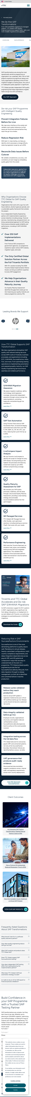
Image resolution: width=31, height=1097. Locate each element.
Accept (15, 1085)
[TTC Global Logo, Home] (3, 5)
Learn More (6, 406)
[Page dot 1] (12, 329)
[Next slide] (28, 321)
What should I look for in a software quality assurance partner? (12, 937)
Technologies (7, 17)
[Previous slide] (3, 321)
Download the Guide (10, 624)
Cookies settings (15, 1081)
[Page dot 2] (13, 329)
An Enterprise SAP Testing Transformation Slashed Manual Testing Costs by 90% (15, 831)
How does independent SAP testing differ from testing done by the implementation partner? (12, 966)
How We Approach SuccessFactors (13, 783)
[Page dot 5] (18, 329)
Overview (6, 40)
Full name (4, 1028)
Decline (16, 1090)
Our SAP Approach (9, 97)
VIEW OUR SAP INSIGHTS (14, 909)
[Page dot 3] (15, 329)
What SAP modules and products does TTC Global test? (13, 951)
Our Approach (19, 40)
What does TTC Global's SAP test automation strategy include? (11, 973)
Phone (3, 1035)
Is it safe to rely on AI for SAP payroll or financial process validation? (13, 980)
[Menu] (28, 5)
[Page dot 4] (17, 329)
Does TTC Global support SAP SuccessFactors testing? (10, 958)
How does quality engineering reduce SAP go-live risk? (12, 944)
